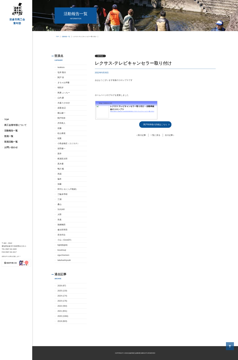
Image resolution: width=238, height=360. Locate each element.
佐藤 (59, 128)
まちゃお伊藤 (63, 82)
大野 (59, 214)
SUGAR (61, 209)
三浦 (59, 199)
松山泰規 (61, 133)
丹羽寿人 (61, 123)
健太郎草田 (62, 230)
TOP (6, 119)
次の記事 (169, 135)
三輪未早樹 (62, 194)
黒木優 (60, 164)
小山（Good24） (65, 240)
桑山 (59, 204)
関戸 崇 (61, 77)
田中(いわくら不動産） (68, 189)
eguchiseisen (63, 255)
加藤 (59, 184)
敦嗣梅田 (61, 225)
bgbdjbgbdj (62, 245)
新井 (59, 154)
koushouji (62, 250)
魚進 (59, 220)
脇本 (59, 179)
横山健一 (61, 113)
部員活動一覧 (11, 142)
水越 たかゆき (64, 103)
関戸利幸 (61, 118)
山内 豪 (61, 98)
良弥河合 (61, 235)
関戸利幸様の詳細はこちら (155, 124)
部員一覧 (8, 136)
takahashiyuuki (64, 260)
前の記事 (142, 135)
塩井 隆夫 (62, 72)
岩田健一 (61, 148)
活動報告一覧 (11, 130)
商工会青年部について (15, 125)
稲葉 (59, 138)
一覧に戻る (155, 135)
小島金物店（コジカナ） (68, 143)
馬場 (59, 174)
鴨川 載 (61, 169)
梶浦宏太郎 (62, 159)
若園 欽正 (62, 108)
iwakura (61, 67)
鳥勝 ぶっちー (64, 93)
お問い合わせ (11, 147)
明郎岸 (60, 88)
